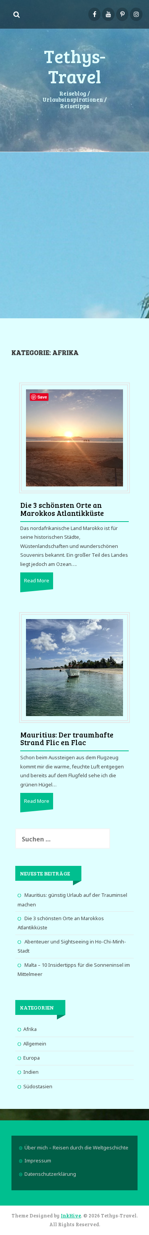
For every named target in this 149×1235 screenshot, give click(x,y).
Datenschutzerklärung (50, 1173)
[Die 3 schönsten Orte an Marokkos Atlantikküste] (74, 437)
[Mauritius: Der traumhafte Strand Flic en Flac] (74, 666)
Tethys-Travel (74, 65)
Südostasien (37, 1086)
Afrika (30, 1029)
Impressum (37, 1160)
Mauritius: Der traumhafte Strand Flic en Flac (66, 738)
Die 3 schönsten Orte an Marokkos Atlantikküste (62, 509)
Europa (31, 1057)
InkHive (71, 1215)
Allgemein (34, 1043)
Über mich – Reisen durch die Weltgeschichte (76, 1147)
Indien (31, 1071)
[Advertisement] (74, 234)
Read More (36, 580)
